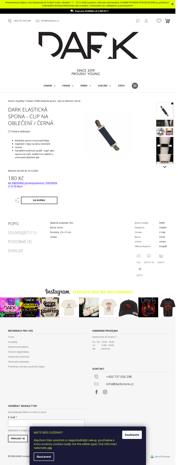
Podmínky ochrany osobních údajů (26, 366)
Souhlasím (132, 435)
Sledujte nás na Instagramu (102, 291)
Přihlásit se (18, 438)
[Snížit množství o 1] (18, 202)
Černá (162, 236)
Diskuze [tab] (15, 250)
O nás (11, 336)
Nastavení (44, 457)
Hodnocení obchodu (18, 356)
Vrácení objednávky (18, 351)
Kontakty (12, 341)
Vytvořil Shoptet (162, 456)
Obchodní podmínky (18, 361)
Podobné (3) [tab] (20, 241)
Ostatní (162, 227)
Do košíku (39, 200)
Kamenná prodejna (18, 346)
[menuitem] (49, 86)
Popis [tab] (13, 223)
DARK (162, 222)
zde (49, 448)
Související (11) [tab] (22, 232)
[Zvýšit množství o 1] (18, 198)
